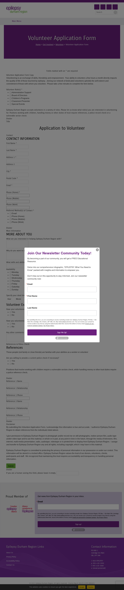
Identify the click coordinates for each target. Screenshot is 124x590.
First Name (32, 296)
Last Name (32, 308)
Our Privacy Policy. (48, 325)
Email (29, 284)
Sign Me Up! (62, 332)
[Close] (97, 249)
